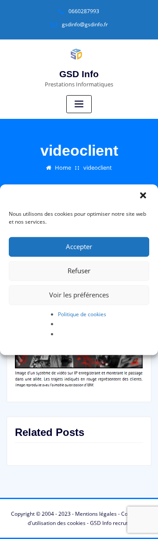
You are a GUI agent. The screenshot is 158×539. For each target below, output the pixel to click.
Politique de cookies (82, 314)
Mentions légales (96, 514)
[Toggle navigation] (79, 104)
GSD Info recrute (110, 523)
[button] (144, 196)
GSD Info (79, 74)
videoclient (97, 167)
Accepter (79, 246)
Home (63, 167)
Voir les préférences (79, 294)
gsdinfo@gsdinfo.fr (85, 24)
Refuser (79, 270)
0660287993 (83, 11)
